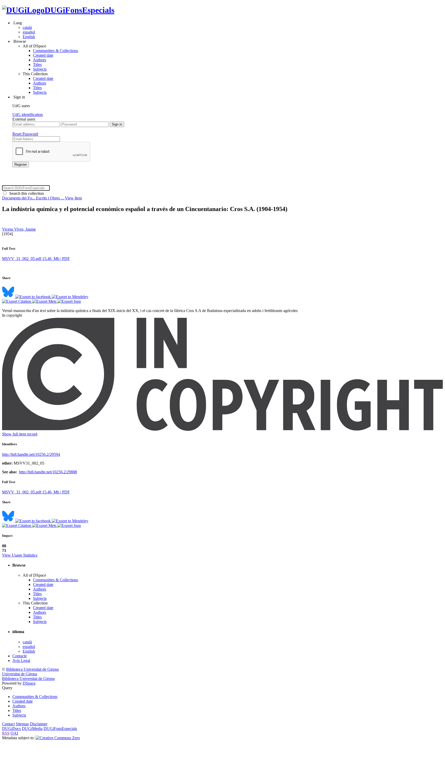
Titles (37, 64)
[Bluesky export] (8, 297)
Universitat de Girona (19, 674)
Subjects (40, 69)
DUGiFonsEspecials (79, 10)
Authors (39, 60)
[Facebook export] (33, 297)
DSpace (29, 683)
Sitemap (22, 724)
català (27, 27)
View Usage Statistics (19, 555)
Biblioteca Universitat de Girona (32, 669)
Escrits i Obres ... (50, 198)
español (29, 32)
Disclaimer (38, 724)
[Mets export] (44, 301)
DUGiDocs (11, 728)
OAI (14, 733)
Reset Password (25, 134)
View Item (73, 198)
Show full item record (19, 434)
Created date (43, 55)
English (29, 37)
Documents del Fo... (19, 198)
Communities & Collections (55, 50)
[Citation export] (17, 301)
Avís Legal (21, 660)
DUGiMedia (32, 728)
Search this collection (25, 193)
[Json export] (69, 301)
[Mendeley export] (70, 297)
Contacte (19, 656)
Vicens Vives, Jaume (19, 229)
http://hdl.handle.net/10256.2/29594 (31, 454)
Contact (8, 724)
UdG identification (27, 114)
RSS (6, 733)
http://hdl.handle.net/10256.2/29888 (48, 472)
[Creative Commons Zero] (58, 738)
